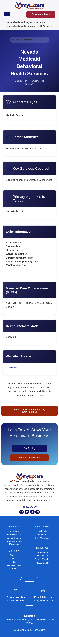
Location (29, 615)
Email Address (43, 597)
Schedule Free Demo (29, 457)
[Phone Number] (16, 590)
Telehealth (42, 531)
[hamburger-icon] (7, 14)
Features (42, 534)
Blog (14, 562)
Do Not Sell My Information (14, 567)
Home (9, 22)
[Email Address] (43, 590)
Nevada (39, 22)
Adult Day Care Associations (42, 563)
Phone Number (16, 597)
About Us (14, 555)
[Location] (29, 608)
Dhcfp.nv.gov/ (11, 367)
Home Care (14, 531)
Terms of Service (42, 559)
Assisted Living (14, 538)
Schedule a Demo (41, 14)
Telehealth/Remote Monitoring (14, 542)
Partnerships (42, 552)
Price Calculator (42, 538)
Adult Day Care (14, 534)
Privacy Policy (42, 556)
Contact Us (14, 558)
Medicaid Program (23, 22)
